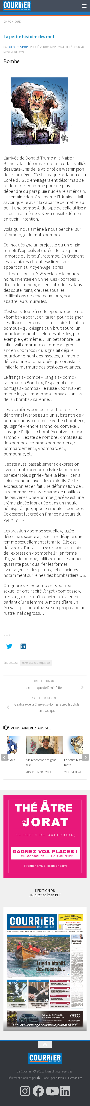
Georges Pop (18, 47)
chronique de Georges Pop (36, 662)
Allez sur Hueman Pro (69, 1078)
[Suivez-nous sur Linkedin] (65, 1091)
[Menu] (84, 6)
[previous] (4, 757)
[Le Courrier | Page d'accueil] (21, 6)
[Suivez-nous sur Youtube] (51, 1091)
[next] (85, 757)
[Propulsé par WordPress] (38, 1077)
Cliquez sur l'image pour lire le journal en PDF (45, 1025)
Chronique (12, 21)
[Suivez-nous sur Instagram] (25, 1091)
